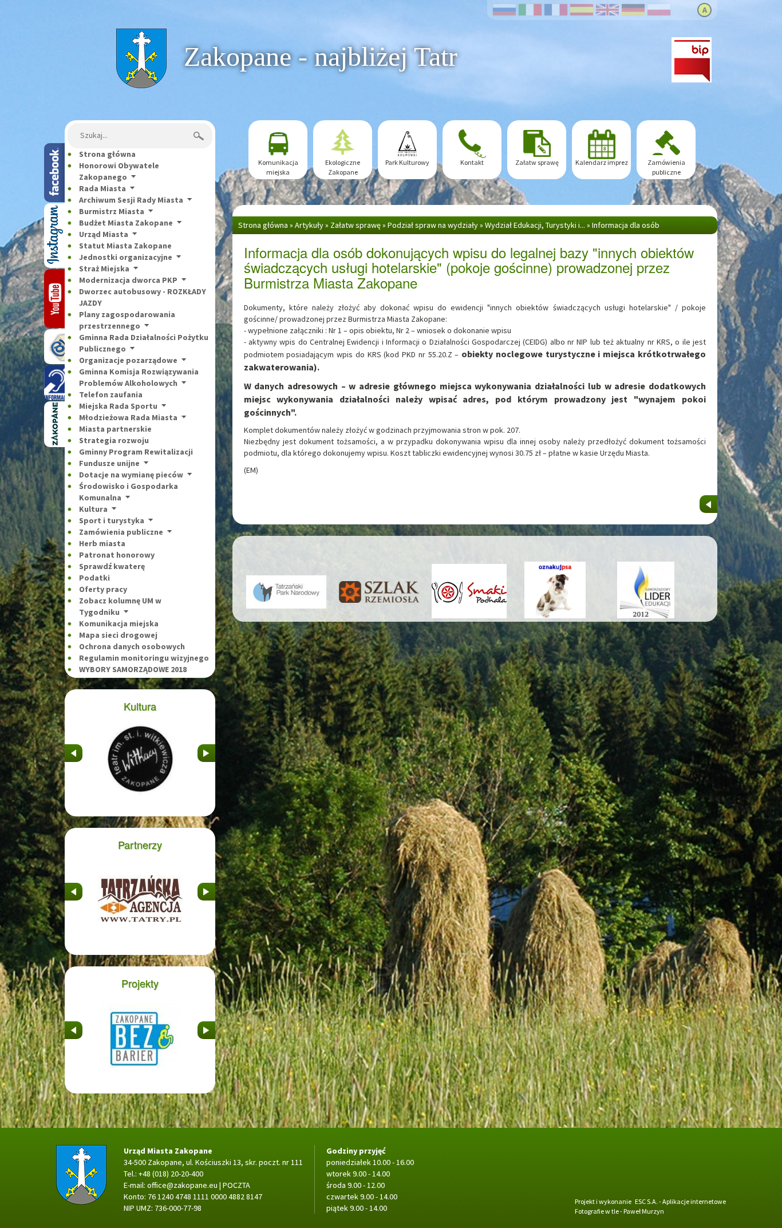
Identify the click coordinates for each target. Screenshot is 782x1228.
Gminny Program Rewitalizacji (136, 452)
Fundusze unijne (109, 463)
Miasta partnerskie (115, 429)
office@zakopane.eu (182, 1185)
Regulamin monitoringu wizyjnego (144, 658)
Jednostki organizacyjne (125, 257)
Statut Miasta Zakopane (125, 245)
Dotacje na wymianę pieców (131, 474)
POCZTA (236, 1185)
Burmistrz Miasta (111, 211)
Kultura (93, 509)
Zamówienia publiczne (121, 532)
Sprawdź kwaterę (112, 566)
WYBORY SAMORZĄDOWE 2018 (133, 669)
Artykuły (309, 225)
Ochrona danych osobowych (132, 646)
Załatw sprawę (537, 162)
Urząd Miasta (103, 234)
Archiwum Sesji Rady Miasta (131, 200)
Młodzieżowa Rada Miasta (128, 417)
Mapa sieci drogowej (118, 635)
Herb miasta (102, 543)
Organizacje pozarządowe (128, 360)
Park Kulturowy (407, 162)
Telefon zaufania (111, 394)
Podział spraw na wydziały (433, 225)
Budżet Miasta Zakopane (126, 223)
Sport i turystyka (111, 520)
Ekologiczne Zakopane (342, 167)
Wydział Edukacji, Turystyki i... (535, 225)
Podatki (94, 577)
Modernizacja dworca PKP (128, 280)
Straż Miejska (104, 268)
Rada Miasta (102, 188)
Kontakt (472, 162)
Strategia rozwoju (114, 440)
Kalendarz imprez (601, 162)
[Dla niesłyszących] (54, 382)
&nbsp (73, 750)
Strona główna (141, 34)
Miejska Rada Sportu (118, 406)
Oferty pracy (103, 589)
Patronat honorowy (117, 555)
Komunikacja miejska (119, 623)
